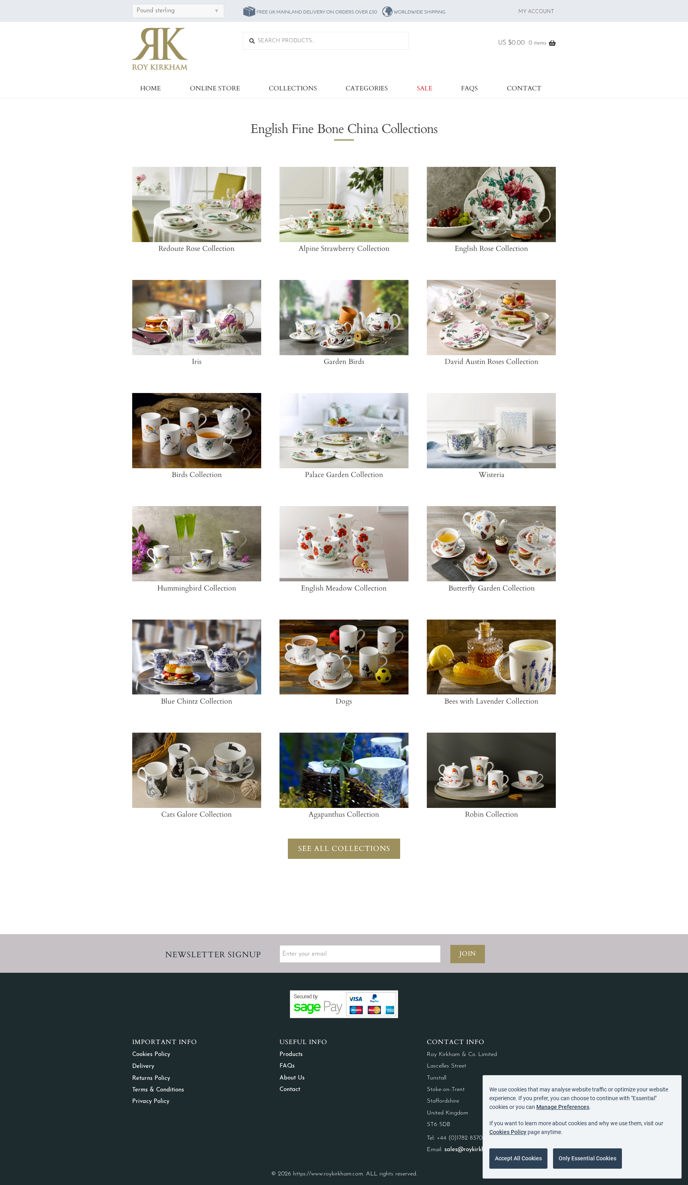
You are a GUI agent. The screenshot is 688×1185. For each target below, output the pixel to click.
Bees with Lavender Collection (491, 701)
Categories (367, 88)
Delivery (143, 1067)
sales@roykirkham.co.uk (475, 1150)
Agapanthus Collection (344, 814)
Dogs (344, 701)
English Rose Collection (491, 249)
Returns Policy (151, 1078)
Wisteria (491, 475)
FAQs (469, 88)
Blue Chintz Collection (196, 701)
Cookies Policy (151, 1055)
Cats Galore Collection (196, 814)
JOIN (467, 953)
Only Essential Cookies (587, 1158)
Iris (196, 362)
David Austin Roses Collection (491, 362)
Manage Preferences (562, 1107)
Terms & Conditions (158, 1090)
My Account (536, 11)
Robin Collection (491, 814)
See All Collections (344, 849)
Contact (524, 88)
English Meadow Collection (344, 588)
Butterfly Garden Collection (491, 588)
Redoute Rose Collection (196, 249)
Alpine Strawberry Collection (344, 249)
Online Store (215, 88)
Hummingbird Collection (196, 588)
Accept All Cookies (518, 1158)
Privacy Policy (150, 1102)
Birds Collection (197, 475)
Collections (293, 88)
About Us (292, 1078)
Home (150, 88)
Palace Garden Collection (344, 475)
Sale (424, 88)
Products (291, 1055)
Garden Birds (344, 362)
